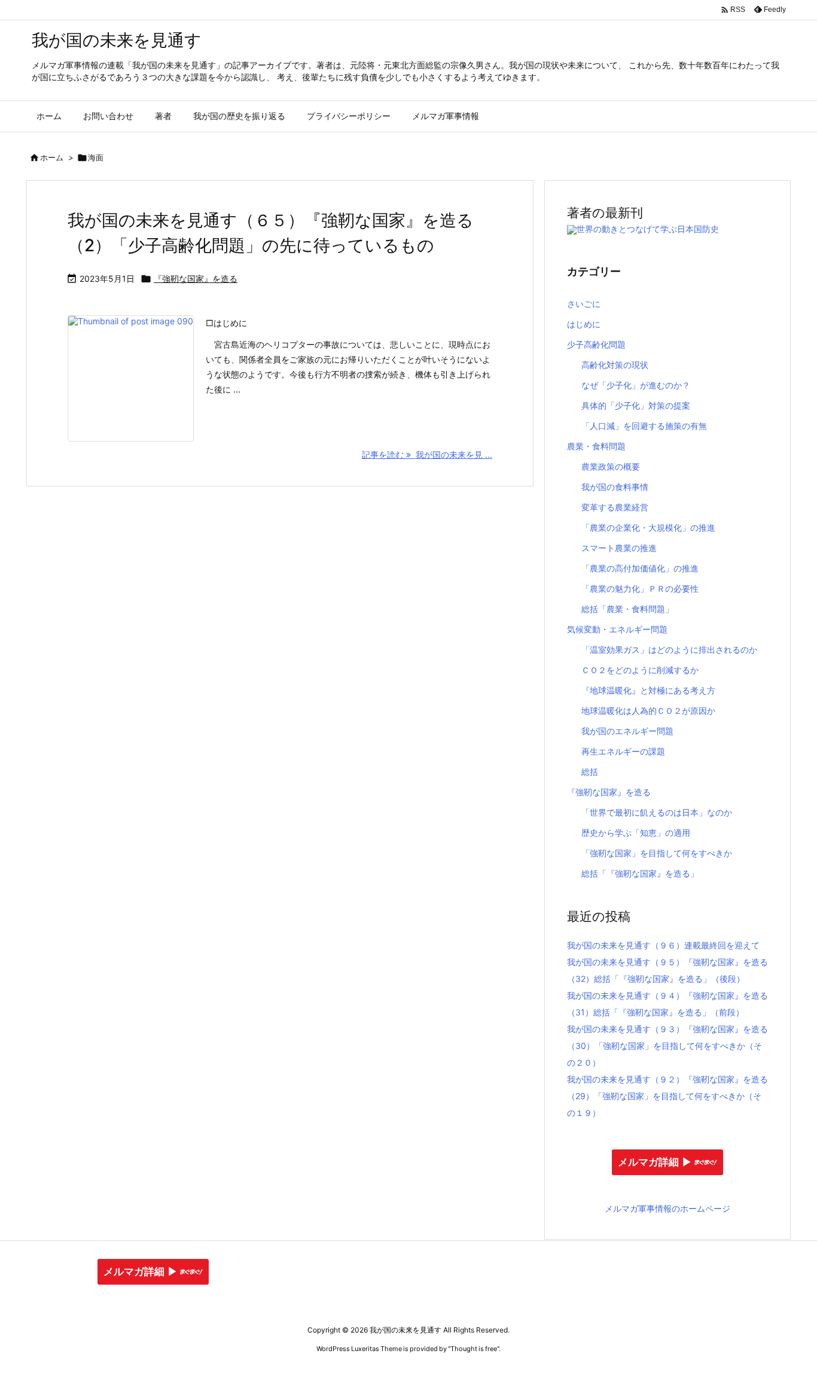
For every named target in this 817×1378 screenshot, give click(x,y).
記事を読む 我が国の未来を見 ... (427, 454)
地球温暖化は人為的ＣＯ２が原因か (648, 710)
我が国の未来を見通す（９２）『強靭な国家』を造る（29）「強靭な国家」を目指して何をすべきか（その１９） (667, 1096)
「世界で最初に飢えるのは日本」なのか (656, 812)
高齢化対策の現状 (614, 365)
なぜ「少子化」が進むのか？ (635, 385)
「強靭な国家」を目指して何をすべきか (656, 853)
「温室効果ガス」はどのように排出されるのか (669, 649)
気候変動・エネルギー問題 (617, 629)
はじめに (583, 324)
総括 (589, 771)
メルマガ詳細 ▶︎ (655, 1162)
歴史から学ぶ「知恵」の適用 (635, 833)
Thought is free (473, 1348)
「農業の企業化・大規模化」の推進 (648, 527)
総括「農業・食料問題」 (627, 609)
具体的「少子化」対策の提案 (635, 405)
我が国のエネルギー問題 (627, 731)
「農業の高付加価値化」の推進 (640, 568)
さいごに (583, 304)
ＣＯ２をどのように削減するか (640, 670)
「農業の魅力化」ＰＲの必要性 (640, 588)
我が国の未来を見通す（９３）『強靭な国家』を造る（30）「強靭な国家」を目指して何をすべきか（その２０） (667, 1045)
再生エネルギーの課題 (623, 751)
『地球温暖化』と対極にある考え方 (648, 690)
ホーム (51, 157)
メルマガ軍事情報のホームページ (667, 1208)
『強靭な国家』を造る (195, 278)
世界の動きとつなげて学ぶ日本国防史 (648, 229)
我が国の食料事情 (614, 487)
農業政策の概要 (610, 466)
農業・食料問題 (596, 446)
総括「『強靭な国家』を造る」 (640, 873)
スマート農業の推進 (619, 548)
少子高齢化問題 (596, 344)
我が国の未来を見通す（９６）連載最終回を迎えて (663, 945)
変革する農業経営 (614, 507)
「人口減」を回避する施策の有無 (644, 426)
